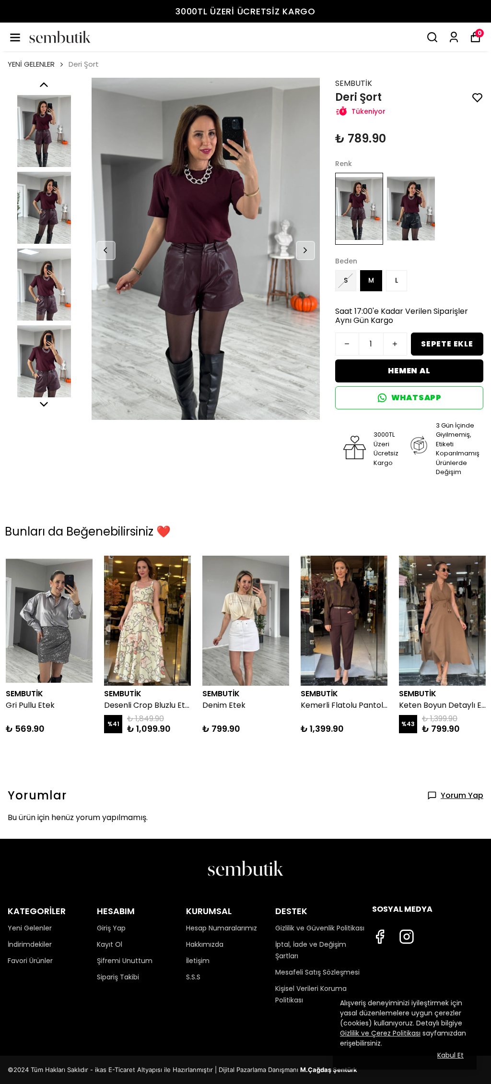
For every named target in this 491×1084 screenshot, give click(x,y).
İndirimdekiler (30, 944)
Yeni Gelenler (30, 928)
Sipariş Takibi (118, 977)
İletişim (198, 960)
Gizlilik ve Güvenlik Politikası (319, 928)
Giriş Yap (111, 928)
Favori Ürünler (30, 960)
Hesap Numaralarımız (221, 928)
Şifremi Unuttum (124, 960)
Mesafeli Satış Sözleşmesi (317, 972)
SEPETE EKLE (447, 343)
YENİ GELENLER (31, 64)
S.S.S (193, 977)
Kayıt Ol (109, 944)
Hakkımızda (204, 944)
